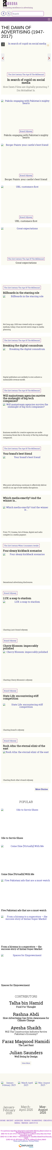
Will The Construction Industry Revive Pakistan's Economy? (26, 1032)
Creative (47, 1120)
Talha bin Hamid (26, 1003)
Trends (24, 1123)
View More (26, 1063)
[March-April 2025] (26, 1093)
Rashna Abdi (26, 1014)
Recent (10, 1120)
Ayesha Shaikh (26, 1028)
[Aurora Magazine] (27, 3)
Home (2, 1120)
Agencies (18, 1120)
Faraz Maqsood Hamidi (26, 1041)
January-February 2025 (9, 1110)
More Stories (41, 789)
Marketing (37, 1120)
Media (17, 1123)
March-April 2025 (26, 1108)
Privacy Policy (34, 1141)
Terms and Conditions (20, 1141)
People (27, 1120)
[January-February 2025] (9, 1094)
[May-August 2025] (43, 1093)
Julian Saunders (26, 1052)
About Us (33, 1123)
